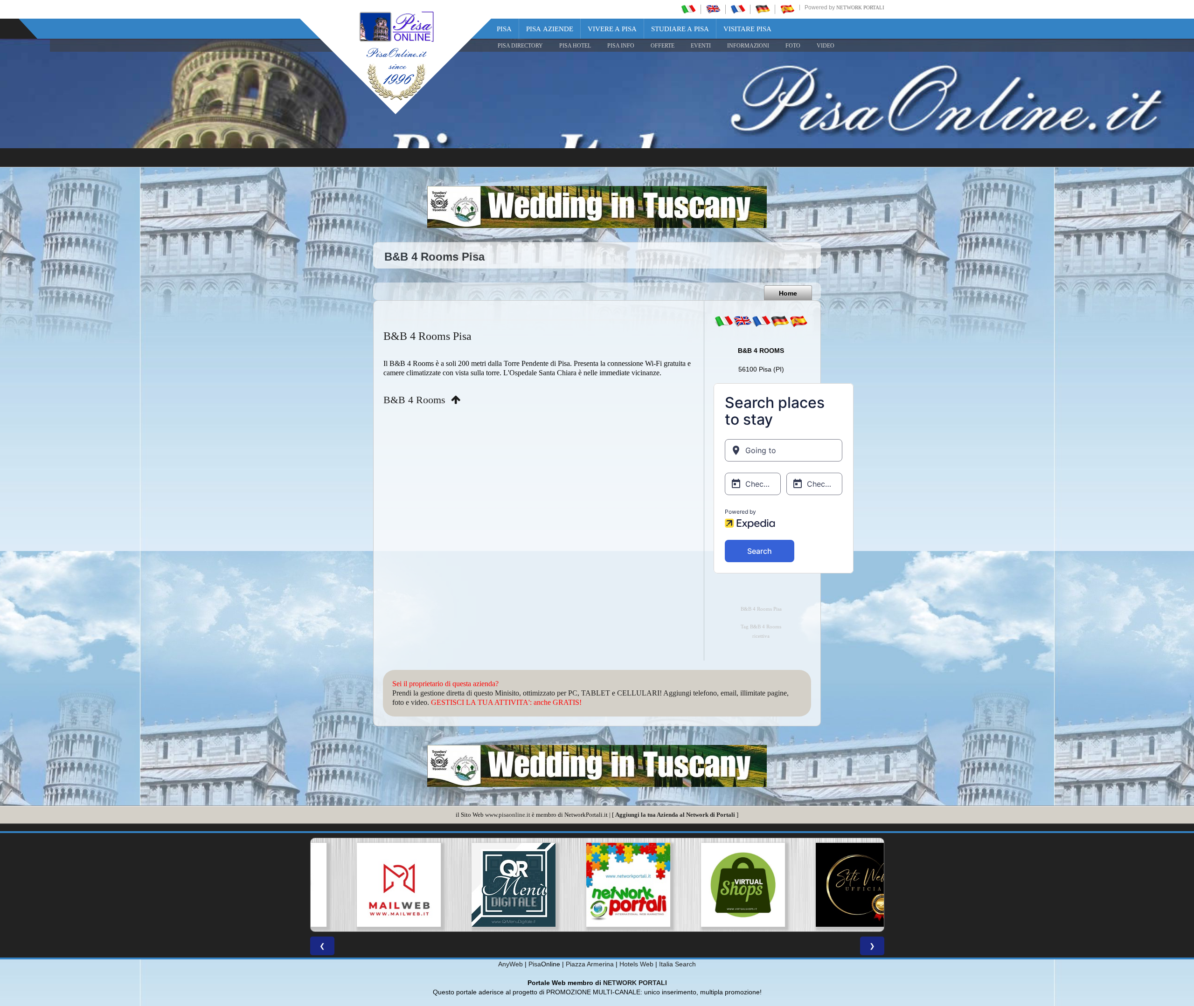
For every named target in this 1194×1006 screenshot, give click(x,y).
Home (788, 293)
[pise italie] (737, 9)
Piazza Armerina (590, 964)
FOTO (792, 45)
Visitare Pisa (747, 29)
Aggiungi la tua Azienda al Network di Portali (675, 814)
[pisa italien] (762, 9)
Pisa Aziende (549, 29)
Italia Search (677, 964)
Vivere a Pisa (612, 29)
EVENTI (701, 45)
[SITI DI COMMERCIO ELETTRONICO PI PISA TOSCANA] (712, 885)
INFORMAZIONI (748, 45)
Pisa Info (620, 45)
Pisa (504, 29)
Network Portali (860, 7)
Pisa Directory (520, 45)
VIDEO (825, 45)
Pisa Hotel (575, 45)
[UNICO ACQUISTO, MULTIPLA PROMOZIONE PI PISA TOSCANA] (597, 885)
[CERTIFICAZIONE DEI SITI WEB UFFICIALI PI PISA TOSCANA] (826, 885)
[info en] (742, 321)
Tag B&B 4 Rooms (761, 626)
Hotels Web (636, 964)
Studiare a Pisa (680, 29)
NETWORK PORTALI (635, 982)
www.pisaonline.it (507, 814)
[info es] (798, 321)
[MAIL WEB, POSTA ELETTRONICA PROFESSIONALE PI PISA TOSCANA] (368, 885)
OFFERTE (662, 45)
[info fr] (761, 321)
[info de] (780, 321)
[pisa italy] (713, 9)
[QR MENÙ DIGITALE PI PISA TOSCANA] (482, 885)
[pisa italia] (688, 9)
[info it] (724, 321)
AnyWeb (510, 964)
